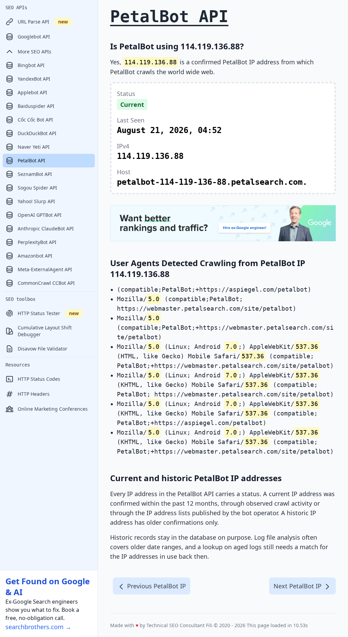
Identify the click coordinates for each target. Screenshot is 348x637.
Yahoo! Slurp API (36, 201)
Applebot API (32, 92)
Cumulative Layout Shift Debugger (45, 331)
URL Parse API (43, 21)
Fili (209, 625)
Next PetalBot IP (298, 586)
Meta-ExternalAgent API (45, 269)
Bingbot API (31, 65)
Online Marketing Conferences (53, 409)
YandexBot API (34, 79)
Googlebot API (34, 36)
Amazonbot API (35, 255)
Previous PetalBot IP (155, 586)
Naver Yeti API (34, 147)
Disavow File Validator (42, 348)
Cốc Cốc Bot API (35, 119)
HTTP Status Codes (39, 379)
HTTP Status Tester (48, 313)
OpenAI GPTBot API (40, 215)
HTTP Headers (34, 394)
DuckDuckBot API (37, 133)
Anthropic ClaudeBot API (46, 228)
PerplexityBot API (37, 242)
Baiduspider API (36, 106)
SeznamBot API (35, 174)
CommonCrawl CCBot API (46, 283)
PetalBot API (31, 160)
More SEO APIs (34, 51)
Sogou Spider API (37, 187)
